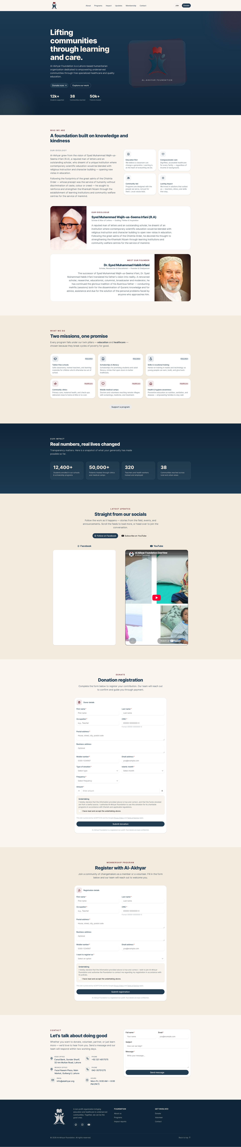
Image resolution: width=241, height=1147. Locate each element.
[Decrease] (78, 791)
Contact (143, 6)
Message (129, 1051)
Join (177, 5)
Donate (186, 5)
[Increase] (162, 791)
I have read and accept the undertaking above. (101, 811)
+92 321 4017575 (100, 1059)
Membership (131, 6)
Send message (157, 1072)
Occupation (81, 719)
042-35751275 (99, 1070)
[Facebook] (75, 1124)
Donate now (58, 85)
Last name (126, 709)
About (88, 6)
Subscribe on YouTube (135, 536)
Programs (98, 6)
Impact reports (120, 1121)
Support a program (120, 407)
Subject (129, 1042)
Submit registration (120, 992)
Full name (129, 1032)
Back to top (183, 1137)
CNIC (124, 719)
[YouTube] (88, 1124)
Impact (109, 6)
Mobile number (82, 757)
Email (160, 1032)
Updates (118, 6)
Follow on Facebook (106, 536)
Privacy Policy (119, 818)
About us (117, 1113)
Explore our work (81, 85)
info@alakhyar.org (65, 1081)
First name (80, 709)
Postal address (82, 731)
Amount (79, 787)
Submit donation (121, 824)
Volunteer (159, 1117)
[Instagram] (82, 1124)
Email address (127, 757)
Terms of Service (133, 818)
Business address (83, 744)
